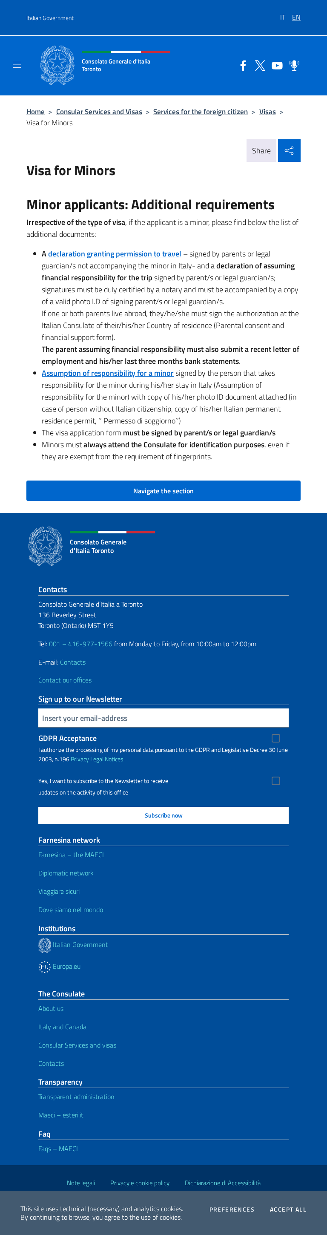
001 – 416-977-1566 (80, 644)
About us (50, 1008)
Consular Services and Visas (99, 111)
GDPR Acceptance (67, 738)
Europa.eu (65, 966)
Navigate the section (163, 491)
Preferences (232, 1209)
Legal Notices (106, 758)
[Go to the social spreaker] (292, 65)
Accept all (288, 1209)
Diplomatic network (66, 873)
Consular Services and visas (77, 1045)
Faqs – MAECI (58, 1148)
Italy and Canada (62, 1027)
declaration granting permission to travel (114, 253)
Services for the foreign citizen (200, 111)
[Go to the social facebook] (241, 65)
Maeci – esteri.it (60, 1115)
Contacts (73, 662)
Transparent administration (76, 1096)
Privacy (80, 758)
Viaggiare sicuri (59, 891)
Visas (267, 111)
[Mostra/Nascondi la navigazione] (17, 65)
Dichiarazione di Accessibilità (223, 1183)
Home (35, 111)
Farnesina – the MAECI (71, 854)
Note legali (81, 1183)
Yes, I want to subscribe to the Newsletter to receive (103, 781)
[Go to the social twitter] (258, 65)
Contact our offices (65, 680)
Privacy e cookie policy (139, 1183)
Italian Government (50, 17)
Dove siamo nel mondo (70, 909)
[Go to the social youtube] (275, 65)
